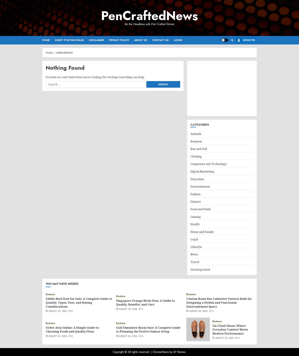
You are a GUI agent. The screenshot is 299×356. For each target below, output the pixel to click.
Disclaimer (96, 40)
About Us (140, 40)
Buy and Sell (199, 149)
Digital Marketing (202, 171)
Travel (195, 262)
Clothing (196, 156)
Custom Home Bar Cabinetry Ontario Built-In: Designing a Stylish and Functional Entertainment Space (219, 302)
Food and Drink (201, 209)
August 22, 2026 (58, 311)
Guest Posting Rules (69, 40)
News (194, 254)
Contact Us (160, 40)
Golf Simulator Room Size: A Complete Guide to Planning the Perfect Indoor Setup (148, 329)
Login (178, 40)
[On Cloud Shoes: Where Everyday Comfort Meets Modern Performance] (198, 329)
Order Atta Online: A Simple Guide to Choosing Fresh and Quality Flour (72, 329)
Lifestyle (196, 247)
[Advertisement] (222, 88)
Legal (194, 239)
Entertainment (200, 186)
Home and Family (202, 232)
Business (196, 141)
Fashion (196, 194)
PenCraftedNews (149, 16)
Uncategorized (200, 269)
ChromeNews (161, 352)
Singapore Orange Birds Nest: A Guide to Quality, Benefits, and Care (145, 302)
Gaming (196, 217)
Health (195, 224)
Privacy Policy (119, 40)
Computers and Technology (209, 164)
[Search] (232, 40)
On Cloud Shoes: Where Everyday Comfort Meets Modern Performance (230, 329)
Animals (196, 134)
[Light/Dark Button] (224, 40)
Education (197, 179)
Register (249, 40)
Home (46, 40)
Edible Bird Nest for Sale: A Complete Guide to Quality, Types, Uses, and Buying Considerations (79, 302)
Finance (196, 202)
